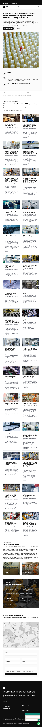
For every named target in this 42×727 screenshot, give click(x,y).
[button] (21, 635)
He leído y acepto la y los (19, 671)
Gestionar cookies (14, 3)
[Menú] (38, 7)
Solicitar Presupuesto (8, 28)
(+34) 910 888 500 (6, 706)
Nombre (6, 652)
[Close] (39, 714)
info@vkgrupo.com (6, 708)
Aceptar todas (5, 3)
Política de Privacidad (16, 671)
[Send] (39, 720)
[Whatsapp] (38, 723)
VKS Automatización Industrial (12, 6)
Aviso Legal (24, 703)
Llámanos (17, 28)
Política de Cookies (25, 705)
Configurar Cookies (25, 710)
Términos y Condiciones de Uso (27, 671)
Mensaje (6, 665)
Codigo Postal (7, 661)
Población (24, 661)
